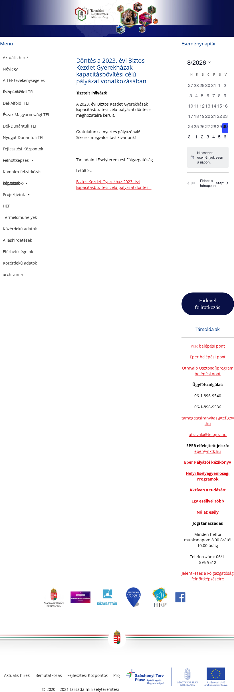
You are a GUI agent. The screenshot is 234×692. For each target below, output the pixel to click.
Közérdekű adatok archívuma (20, 264)
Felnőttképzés (16, 160)
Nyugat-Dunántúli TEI (23, 137)
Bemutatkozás (48, 675)
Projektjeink (14, 194)
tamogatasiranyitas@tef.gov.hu (207, 420)
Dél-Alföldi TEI (16, 103)
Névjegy (10, 69)
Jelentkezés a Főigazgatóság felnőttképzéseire (208, 576)
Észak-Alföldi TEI (18, 91)
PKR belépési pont (208, 346)
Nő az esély (208, 512)
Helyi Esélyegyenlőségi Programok (207, 476)
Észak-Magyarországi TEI (26, 114)
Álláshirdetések (17, 240)
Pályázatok (13, 183)
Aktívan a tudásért (207, 490)
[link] (54, 605)
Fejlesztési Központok (23, 149)
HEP (6, 206)
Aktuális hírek (16, 57)
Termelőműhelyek (20, 217)
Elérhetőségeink (18, 251)
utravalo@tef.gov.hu (208, 434)
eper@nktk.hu (207, 451)
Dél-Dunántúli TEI (19, 126)
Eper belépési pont (207, 357)
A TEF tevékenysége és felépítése (24, 82)
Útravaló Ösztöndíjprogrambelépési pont (207, 370)
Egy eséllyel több (207, 501)
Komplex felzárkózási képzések (23, 173)
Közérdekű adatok (20, 228)
